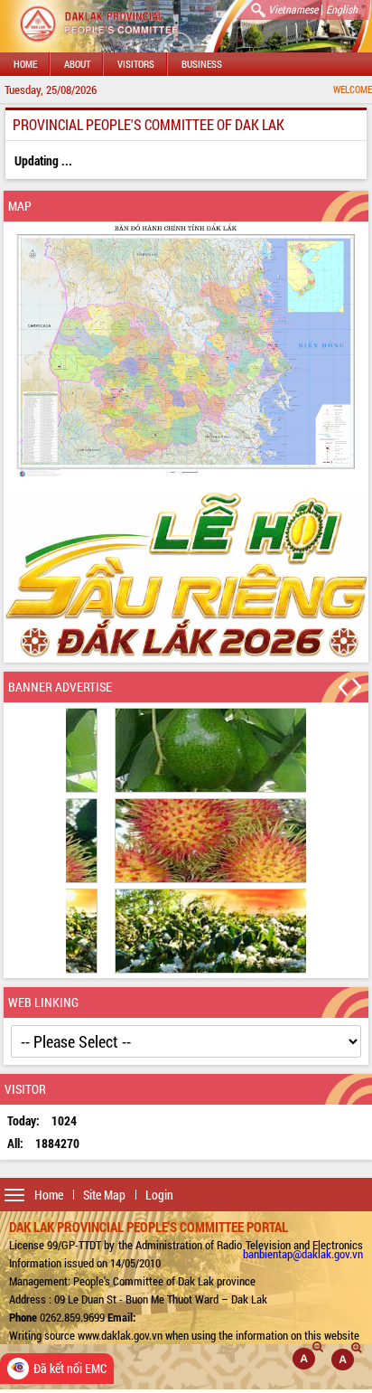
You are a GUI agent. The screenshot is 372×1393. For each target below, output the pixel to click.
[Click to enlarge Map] (186, 350)
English (342, 9)
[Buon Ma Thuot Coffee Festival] (186, 575)
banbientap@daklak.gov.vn (303, 1254)
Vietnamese (293, 9)
